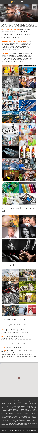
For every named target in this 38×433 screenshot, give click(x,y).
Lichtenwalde (27, 298)
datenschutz (32, 430)
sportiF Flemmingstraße (10, 117)
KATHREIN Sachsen (27, 93)
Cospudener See (28, 310)
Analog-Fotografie (10, 82)
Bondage (27, 256)
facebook (5, 430)
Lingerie (10, 244)
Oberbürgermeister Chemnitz (28, 82)
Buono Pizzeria (28, 175)
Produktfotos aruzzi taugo (27, 187)
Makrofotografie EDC (10, 187)
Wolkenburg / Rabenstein (28, 275)
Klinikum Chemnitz (27, 128)
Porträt (28, 232)
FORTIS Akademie (10, 105)
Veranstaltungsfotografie (10, 175)
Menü (25, 2)
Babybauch (10, 221)
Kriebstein (10, 298)
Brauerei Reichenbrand (27, 152)
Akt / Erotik (10, 256)
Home (16, 2)
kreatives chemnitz (20, 430)
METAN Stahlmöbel (10, 70)
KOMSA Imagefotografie (10, 93)
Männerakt (28, 244)
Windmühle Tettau (10, 275)
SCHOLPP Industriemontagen (28, 117)
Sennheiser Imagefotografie (28, 199)
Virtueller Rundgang (10, 199)
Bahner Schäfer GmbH (28, 164)
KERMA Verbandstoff (27, 105)
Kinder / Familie (10, 232)
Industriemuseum (10, 310)
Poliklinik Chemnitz (10, 164)
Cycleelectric (10, 129)
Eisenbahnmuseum (10, 287)
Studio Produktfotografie (10, 152)
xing (11, 430)
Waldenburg (27, 287)
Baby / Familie (27, 221)
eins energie (28, 70)
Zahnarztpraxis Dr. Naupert (28, 140)
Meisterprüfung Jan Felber (10, 140)
